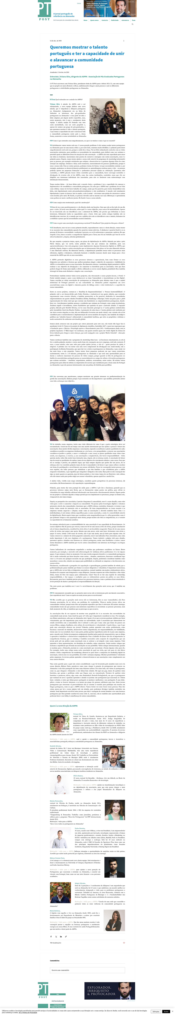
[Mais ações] (124, 41)
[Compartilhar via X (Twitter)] (56, 937)
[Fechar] (172, 1011)
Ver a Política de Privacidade (28, 1012)
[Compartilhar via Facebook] (51, 937)
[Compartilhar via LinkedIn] (61, 937)
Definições (156, 1012)
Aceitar (166, 1012)
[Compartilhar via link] (66, 937)
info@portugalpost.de (58, 1001)
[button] (132, 24)
